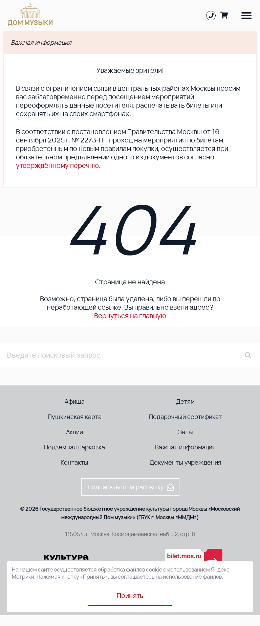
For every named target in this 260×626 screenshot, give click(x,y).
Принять (130, 595)
